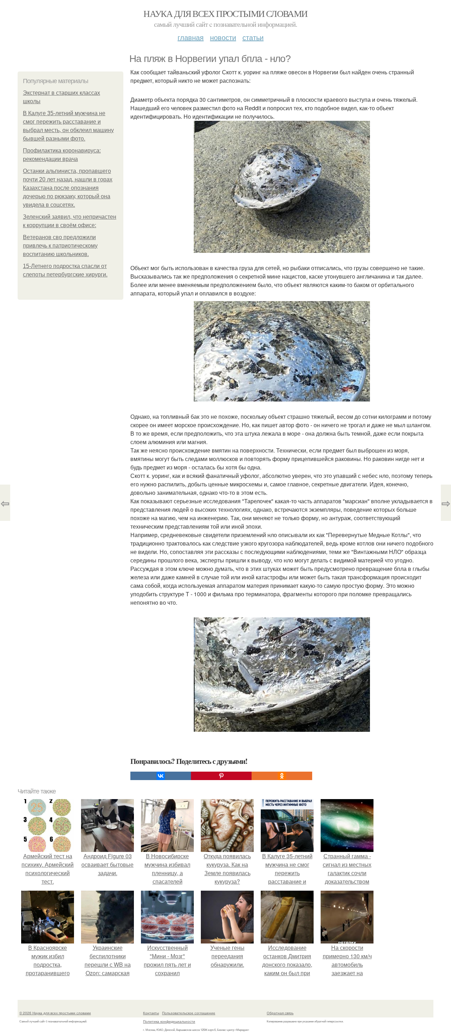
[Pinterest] (221, 776)
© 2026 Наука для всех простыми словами (55, 1012)
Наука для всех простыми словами (225, 13)
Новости (223, 37)
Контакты (151, 1012)
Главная (191, 37)
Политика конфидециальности (169, 1021)
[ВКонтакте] (160, 776)
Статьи (253, 37)
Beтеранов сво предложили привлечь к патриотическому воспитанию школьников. (60, 245)
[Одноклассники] (282, 776)
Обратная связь (280, 1012)
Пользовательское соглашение (188, 1012)
